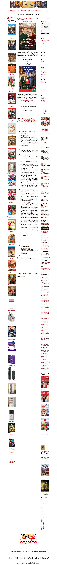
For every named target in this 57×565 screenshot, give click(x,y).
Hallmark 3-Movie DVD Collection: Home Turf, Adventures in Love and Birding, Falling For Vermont (11, 37)
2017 (41, 520)
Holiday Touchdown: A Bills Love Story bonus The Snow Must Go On (11, 121)
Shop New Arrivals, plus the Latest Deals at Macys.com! (12, 461)
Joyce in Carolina (43, 242)
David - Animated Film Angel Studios (11, 258)
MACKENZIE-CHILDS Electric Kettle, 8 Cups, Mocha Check (11, 174)
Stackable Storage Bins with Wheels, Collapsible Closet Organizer (11, 408)
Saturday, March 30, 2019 (25, 145)
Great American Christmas (19, 11)
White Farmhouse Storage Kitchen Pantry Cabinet (12, 395)
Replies (20, 243)
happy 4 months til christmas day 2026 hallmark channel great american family (45, 244)
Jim (41, 257)
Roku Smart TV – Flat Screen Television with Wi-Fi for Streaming (12, 352)
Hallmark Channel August (38, 10)
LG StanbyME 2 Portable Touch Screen (11, 310)
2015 (41, 522)
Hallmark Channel (27, 121)
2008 (41, 529)
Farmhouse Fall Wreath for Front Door (11, 146)
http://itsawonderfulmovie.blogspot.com (33, 563)
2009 (41, 528)
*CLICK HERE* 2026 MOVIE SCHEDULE (45, 111)
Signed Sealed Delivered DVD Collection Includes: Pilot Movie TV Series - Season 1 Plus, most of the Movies (11, 435)
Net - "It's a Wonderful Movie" (24, 131)
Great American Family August (30, 10)
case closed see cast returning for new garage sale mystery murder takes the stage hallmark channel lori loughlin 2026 (45, 324)
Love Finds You (42, 51)
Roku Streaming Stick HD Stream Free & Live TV (12, 366)
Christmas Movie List (32, 11)
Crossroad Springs (43, 70)
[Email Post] (34, 118)
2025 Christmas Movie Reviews (44, 11)
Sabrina (21, 135)
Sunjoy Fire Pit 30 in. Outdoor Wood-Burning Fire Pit (12, 63)
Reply (19, 128)
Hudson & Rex (42, 61)
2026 (41, 498)
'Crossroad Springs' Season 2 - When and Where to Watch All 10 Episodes (46, 200)
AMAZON (12, 17)
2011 (41, 526)
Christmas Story (38, 11)
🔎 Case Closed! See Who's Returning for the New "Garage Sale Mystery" (46, 170)
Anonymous (42, 237)
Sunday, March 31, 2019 (25, 257)
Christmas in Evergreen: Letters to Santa (27, 93)
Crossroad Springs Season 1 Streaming (11, 51)
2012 (41, 525)
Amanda (42, 342)
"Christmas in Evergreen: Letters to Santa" (28, 100)
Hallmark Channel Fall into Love (11, 11)
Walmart (8, 18)
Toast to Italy (42, 43)
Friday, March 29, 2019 (25, 135)
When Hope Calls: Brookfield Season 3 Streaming (11, 285)
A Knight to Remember (43, 89)
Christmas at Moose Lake (43, 97)
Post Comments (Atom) (22, 276)
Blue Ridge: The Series (43, 74)
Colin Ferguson (20, 121)
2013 (41, 524)
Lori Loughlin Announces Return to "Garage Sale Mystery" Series (46, 151)
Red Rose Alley (20, 257)
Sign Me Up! (45, 33)
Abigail (41, 336)
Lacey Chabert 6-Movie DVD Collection (11, 187)
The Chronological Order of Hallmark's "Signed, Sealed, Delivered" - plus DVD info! (46, 157)
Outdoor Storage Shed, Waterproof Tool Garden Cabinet (11, 245)
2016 (41, 521)
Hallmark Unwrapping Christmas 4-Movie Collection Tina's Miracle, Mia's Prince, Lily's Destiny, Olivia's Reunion (11, 217)
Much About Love (43, 54)
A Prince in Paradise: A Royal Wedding (45, 40)
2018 (41, 519)
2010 (41, 527)
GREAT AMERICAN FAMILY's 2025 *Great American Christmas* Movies (45, 389)
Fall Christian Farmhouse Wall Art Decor (11, 135)
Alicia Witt (22, 119)
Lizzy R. (42, 347)
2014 (41, 523)
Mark (21, 145)
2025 (41, 499)
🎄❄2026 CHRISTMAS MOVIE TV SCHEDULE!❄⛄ (46, 207)
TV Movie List (18, 10)
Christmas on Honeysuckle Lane (27, 51)
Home (8, 10)
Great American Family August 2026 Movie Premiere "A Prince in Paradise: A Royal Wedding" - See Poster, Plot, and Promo (46, 192)
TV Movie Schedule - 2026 (13, 10)
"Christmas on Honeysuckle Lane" (28, 57)
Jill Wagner (27, 122)
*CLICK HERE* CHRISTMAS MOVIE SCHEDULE (45, 114)
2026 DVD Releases (23, 10)
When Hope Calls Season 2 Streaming (11, 297)
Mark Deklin (32, 122)
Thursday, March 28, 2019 (32, 131)
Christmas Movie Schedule (26, 11)
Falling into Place (43, 78)
